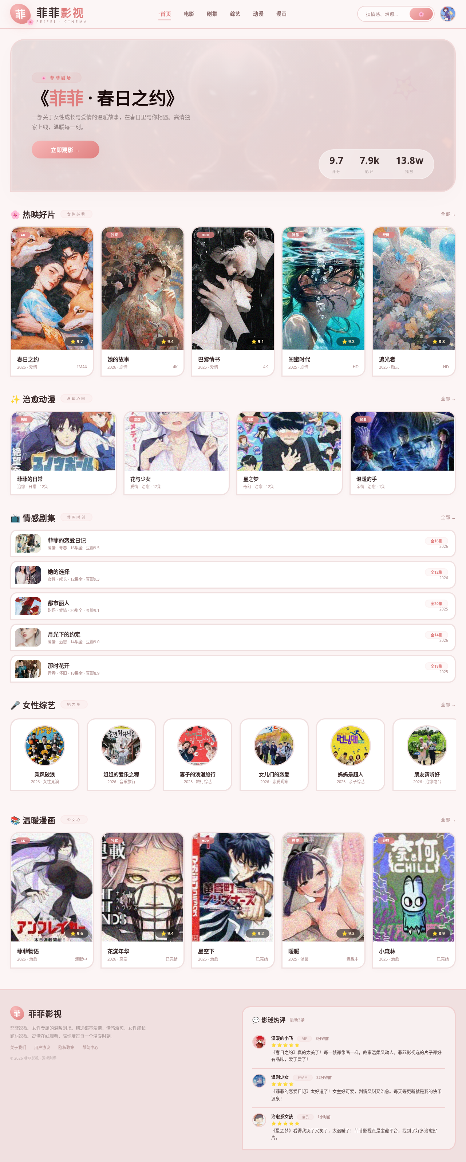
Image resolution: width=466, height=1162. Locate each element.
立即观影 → (65, 149)
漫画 (281, 13)
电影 (189, 13)
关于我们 (18, 1047)
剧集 (212, 13)
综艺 (235, 13)
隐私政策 (66, 1047)
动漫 (258, 13)
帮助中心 (90, 1047)
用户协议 (42, 1047)
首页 (166, 13)
